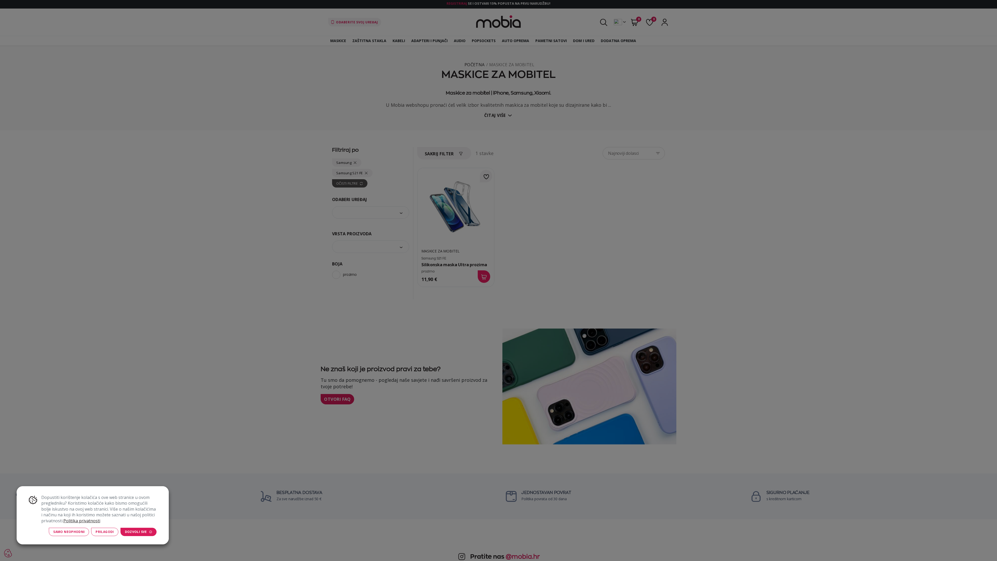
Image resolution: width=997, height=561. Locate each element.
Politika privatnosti (81, 521)
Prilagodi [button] (105, 532)
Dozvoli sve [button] (136, 532)
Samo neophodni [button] (69, 532)
